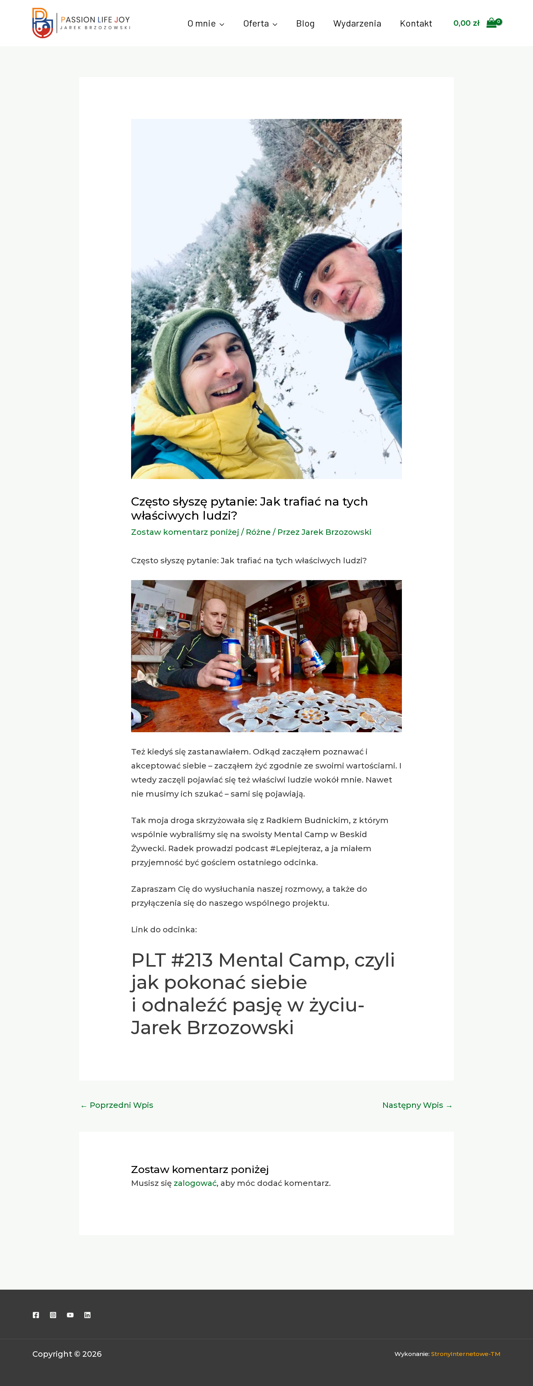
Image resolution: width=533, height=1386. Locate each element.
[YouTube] (70, 1315)
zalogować (195, 1183)
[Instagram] (53, 1315)
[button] (220, 23)
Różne (258, 532)
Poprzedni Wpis (116, 1105)
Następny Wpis (417, 1105)
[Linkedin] (87, 1315)
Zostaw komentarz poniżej (185, 532)
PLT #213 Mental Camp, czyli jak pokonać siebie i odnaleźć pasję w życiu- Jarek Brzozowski (263, 994)
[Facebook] (35, 1315)
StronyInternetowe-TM (466, 1354)
